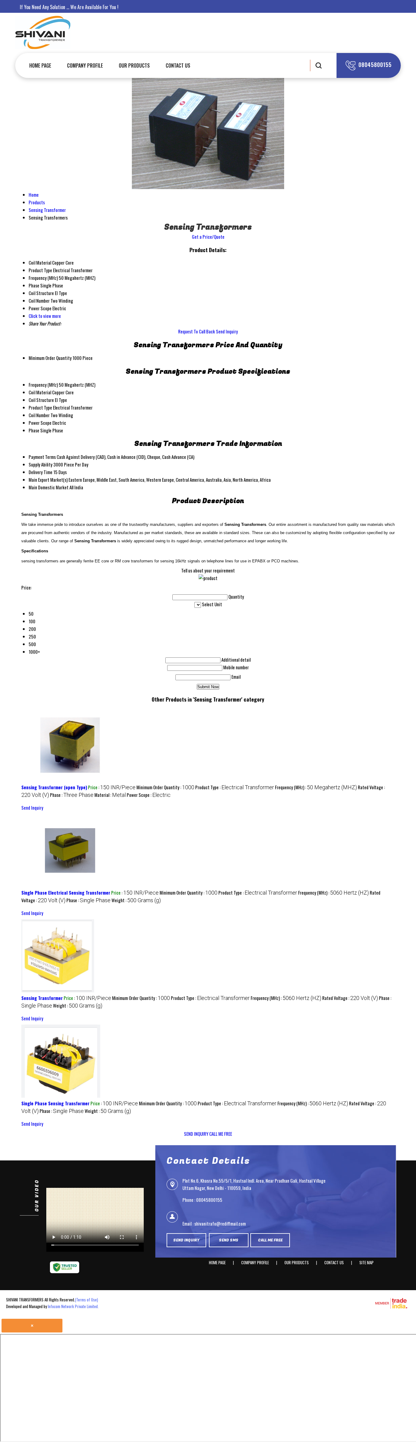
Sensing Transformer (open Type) (54, 787)
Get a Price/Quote (208, 236)
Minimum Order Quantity (50, 357)
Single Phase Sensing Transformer (55, 1103)
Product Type (40, 407)
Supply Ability (40, 464)
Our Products (134, 65)
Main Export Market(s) (48, 479)
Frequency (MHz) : (316, 787)
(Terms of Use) (86, 1300)
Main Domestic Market (49, 487)
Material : (110, 794)
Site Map (366, 1262)
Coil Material (40, 392)
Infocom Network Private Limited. (73, 1306)
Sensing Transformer (42, 997)
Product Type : (234, 787)
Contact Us (178, 65)
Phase (34, 430)
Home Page (40, 65)
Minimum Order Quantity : (165, 787)
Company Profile (85, 65)
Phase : (71, 794)
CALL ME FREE (220, 1133)
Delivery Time (40, 472)
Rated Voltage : (350, 997)
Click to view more (45, 315)
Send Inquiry (227, 331)
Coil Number (39, 415)
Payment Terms (42, 456)
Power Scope (40, 422)
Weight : (136, 900)
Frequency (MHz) (43, 384)
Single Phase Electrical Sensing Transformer (65, 892)
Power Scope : (149, 794)
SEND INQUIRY (196, 1133)
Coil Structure (41, 399)
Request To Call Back (196, 331)
